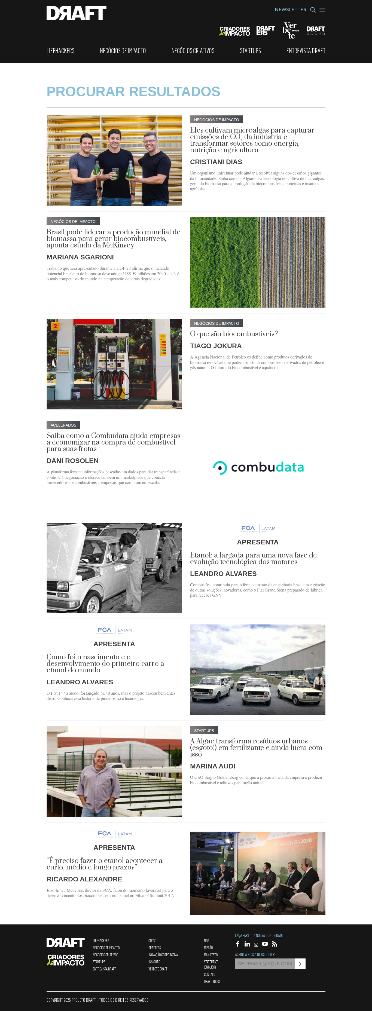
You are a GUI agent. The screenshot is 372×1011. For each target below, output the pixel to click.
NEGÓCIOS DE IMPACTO (123, 51)
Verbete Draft (157, 968)
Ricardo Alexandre (84, 879)
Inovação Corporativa (163, 954)
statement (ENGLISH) (211, 964)
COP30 (152, 940)
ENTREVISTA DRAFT (305, 51)
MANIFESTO (211, 954)
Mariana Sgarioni (80, 257)
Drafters (154, 947)
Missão (208, 947)
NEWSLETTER (290, 10)
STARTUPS (250, 51)
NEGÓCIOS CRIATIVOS (193, 51)
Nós (206, 940)
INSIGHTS (154, 961)
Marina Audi (212, 766)
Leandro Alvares (223, 573)
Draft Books (212, 981)
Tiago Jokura (216, 346)
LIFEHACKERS (60, 51)
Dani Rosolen (73, 460)
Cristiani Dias (216, 162)
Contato (209, 974)
